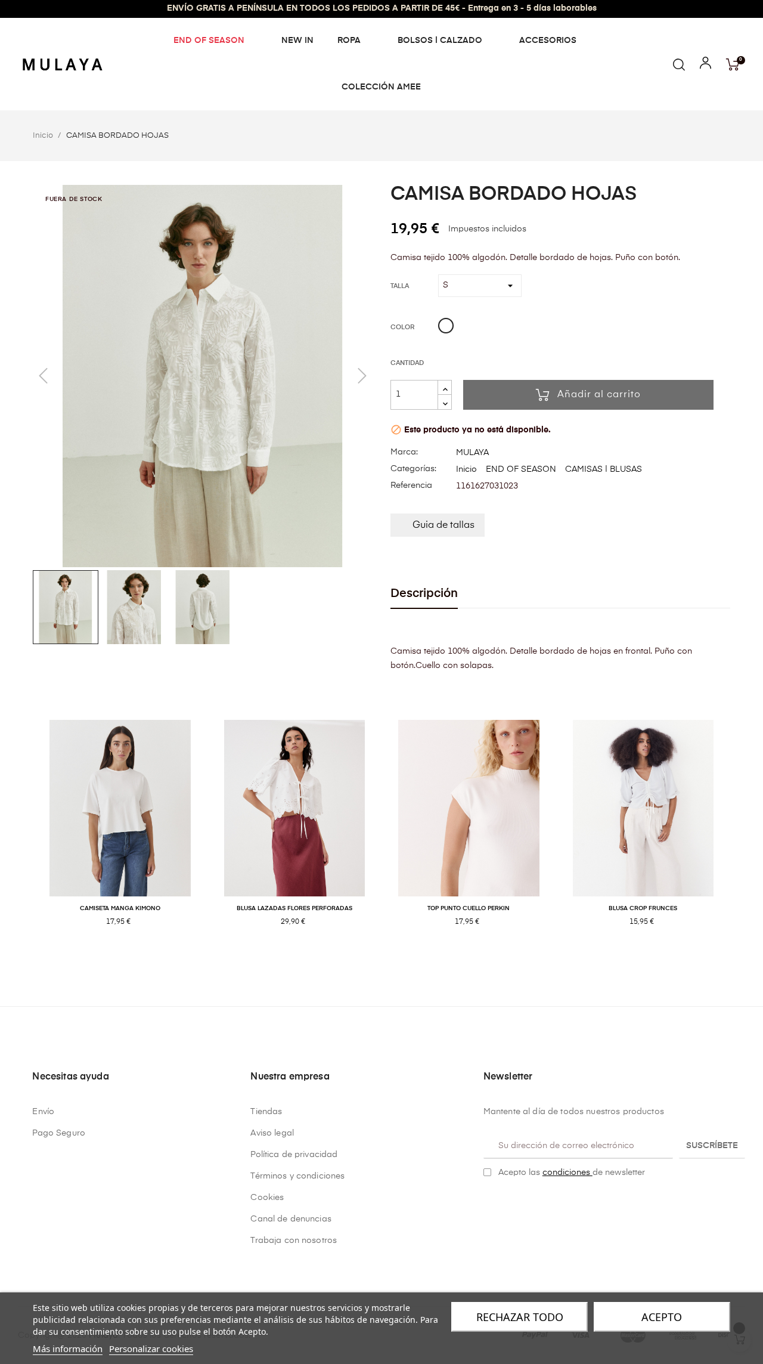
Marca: (404, 452)
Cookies (267, 1197)
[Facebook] (488, 1203)
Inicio (466, 469)
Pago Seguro (58, 1133)
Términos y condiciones (297, 1176)
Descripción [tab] (424, 593)
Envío (43, 1112)
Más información (68, 1348)
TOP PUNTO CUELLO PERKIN (468, 908)
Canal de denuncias (290, 1219)
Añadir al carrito (599, 395)
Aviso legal (272, 1133)
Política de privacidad (293, 1154)
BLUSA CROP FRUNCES (643, 908)
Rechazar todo (519, 1317)
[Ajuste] (705, 65)
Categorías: (413, 469)
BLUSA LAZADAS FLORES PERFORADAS (294, 908)
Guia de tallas (443, 525)
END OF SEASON (521, 469)
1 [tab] (376, 960)
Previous (24, 835)
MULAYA (472, 453)
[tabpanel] (120, 835)
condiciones (567, 1172)
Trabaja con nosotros (293, 1240)
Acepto (661, 1317)
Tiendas (266, 1112)
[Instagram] (506, 1203)
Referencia (411, 485)
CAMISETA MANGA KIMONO (120, 908)
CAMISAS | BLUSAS (603, 469)
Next (739, 835)
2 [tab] (387, 960)
